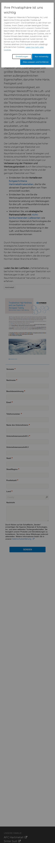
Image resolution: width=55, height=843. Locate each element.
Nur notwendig (41, 56)
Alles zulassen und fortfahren (36, 62)
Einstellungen (22, 56)
